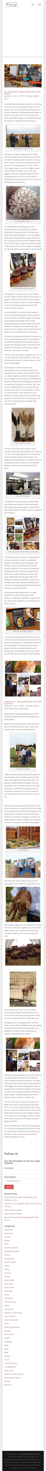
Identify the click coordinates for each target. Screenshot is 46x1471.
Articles (7, 1237)
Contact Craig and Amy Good (23, 1134)
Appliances (8, 1233)
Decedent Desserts (11, 1251)
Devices (7, 1255)
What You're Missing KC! (19, 708)
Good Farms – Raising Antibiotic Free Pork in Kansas (23, 702)
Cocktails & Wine (10, 1248)
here (11, 110)
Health (7, 1295)
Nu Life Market (29, 115)
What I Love (8, 1370)
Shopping (8, 1341)
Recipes (7, 1331)
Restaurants (9, 1334)
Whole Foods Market (12, 1378)
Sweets (7, 1356)
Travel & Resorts (10, 1363)
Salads (7, 1338)
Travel (6, 1360)
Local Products (10, 1316)
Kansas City (8, 1309)
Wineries (7, 1385)
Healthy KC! (8, 1298)
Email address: (10, 1177)
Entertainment (10, 1262)
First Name (8, 1168)
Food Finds (8, 1284)
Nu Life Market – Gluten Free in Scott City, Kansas (22, 93)
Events (7, 1266)
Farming (29, 96)
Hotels (6, 1305)
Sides (6, 1345)
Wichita (7, 1381)
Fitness (7, 1277)
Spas (6, 1349)
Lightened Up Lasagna (13, 1210)
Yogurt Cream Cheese (12, 1214)
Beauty (7, 1240)
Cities (6, 1244)
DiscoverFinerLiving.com (30, 1454)
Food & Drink (9, 1280)
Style (6, 1352)
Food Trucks (9, 1287)
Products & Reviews (12, 1327)
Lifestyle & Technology (13, 1313)
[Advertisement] (23, 33)
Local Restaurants (11, 1320)
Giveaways (8, 1291)
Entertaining (9, 1258)
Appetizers (8, 1229)
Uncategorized (10, 1367)
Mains (6, 1323)
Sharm (9, 96)
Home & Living (10, 1302)
